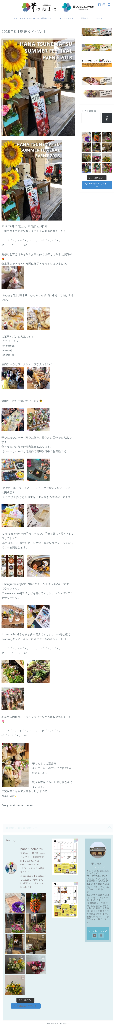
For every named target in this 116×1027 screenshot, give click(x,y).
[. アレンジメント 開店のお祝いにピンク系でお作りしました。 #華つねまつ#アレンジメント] (86, 147)
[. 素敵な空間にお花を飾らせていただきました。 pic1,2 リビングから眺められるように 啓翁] (107, 147)
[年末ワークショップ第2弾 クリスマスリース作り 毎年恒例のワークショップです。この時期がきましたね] (96, 168)
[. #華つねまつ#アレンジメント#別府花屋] (107, 137)
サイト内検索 (89, 111)
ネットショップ (66, 18)
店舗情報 (85, 18)
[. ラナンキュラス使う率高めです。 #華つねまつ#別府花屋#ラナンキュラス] (86, 157)
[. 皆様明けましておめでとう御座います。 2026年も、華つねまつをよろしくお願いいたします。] (86, 168)
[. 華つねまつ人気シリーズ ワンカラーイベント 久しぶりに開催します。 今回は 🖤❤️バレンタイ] (96, 157)
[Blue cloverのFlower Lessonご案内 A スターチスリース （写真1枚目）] (86, 137)
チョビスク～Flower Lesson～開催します (33, 18)
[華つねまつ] (58, 11)
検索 (107, 118)
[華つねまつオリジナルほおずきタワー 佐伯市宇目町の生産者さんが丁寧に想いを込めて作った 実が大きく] (96, 137)
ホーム (99, 18)
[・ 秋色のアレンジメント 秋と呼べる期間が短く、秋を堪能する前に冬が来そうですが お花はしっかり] (107, 168)
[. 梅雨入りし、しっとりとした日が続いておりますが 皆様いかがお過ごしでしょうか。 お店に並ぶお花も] (96, 147)
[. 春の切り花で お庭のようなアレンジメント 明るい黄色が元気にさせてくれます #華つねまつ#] (107, 157)
